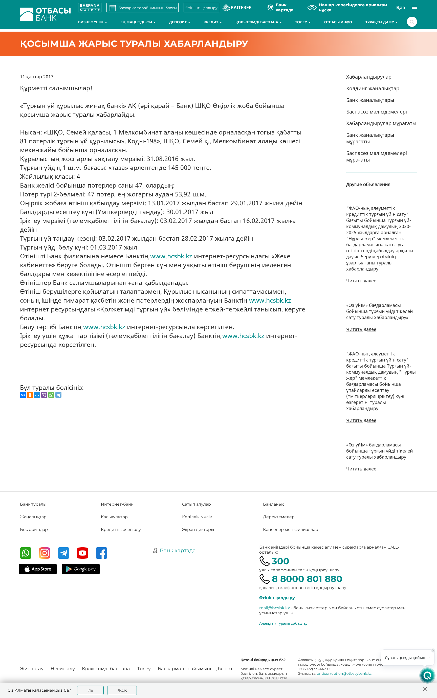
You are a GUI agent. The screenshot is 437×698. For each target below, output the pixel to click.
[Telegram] (58, 395)
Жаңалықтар (33, 516)
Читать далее (361, 281)
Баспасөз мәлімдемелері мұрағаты (376, 156)
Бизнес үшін (91, 22)
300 (280, 561)
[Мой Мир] (37, 395)
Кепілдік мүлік (197, 516)
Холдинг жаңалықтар (372, 88)
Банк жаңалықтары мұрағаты (370, 138)
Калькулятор (114, 516)
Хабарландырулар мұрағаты (381, 123)
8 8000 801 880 (307, 578)
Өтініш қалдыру (277, 597)
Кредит (211, 22)
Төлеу (301, 22)
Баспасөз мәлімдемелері (376, 111)
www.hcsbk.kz (171, 256)
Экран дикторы (198, 529)
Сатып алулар (196, 504)
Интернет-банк (117, 504)
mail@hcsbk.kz (274, 607)
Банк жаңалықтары (370, 100)
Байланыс (273, 504)
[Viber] (44, 395)
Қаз (400, 7)
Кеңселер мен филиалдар (290, 529)
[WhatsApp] (51, 395)
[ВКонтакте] (23, 395)
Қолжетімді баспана (257, 22)
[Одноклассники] (30, 395)
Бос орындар (34, 529)
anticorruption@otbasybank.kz (344, 673)
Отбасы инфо (338, 22)
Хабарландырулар (368, 76)
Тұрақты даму (380, 22)
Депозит (178, 22)
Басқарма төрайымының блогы (195, 668)
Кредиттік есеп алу (121, 529)
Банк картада (178, 550)
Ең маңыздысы (136, 22)
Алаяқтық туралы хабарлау (283, 623)
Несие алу (63, 668)
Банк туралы (33, 504)
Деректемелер (279, 516)
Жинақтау (31, 668)
